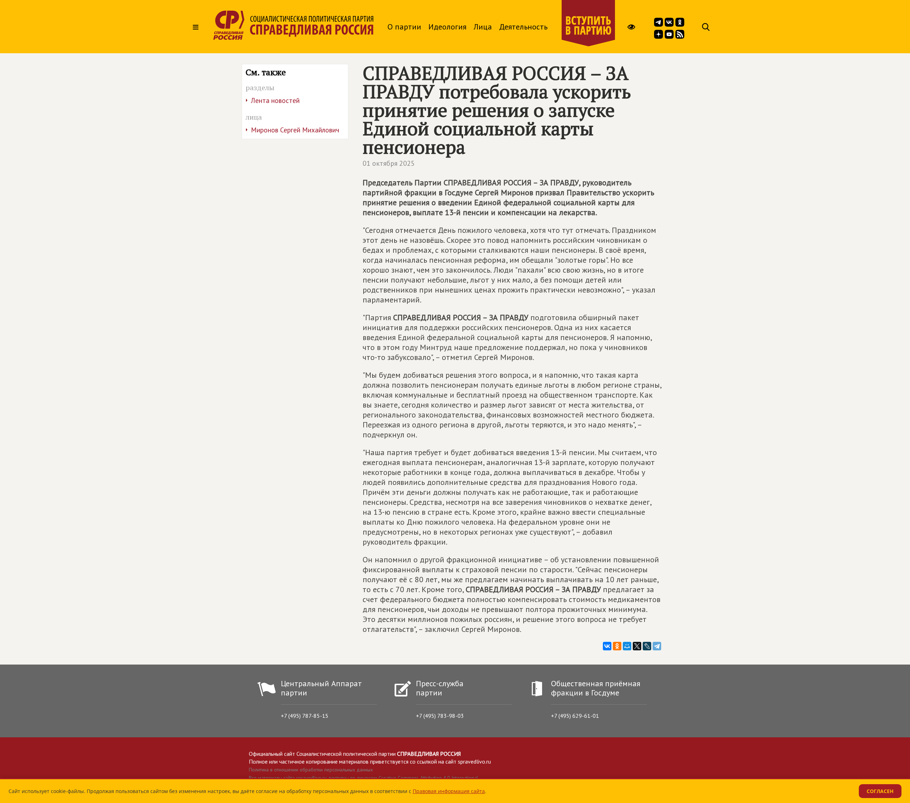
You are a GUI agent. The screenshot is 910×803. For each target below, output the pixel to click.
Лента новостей (275, 100)
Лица (482, 27)
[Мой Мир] (627, 646)
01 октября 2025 (389, 163)
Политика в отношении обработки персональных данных (311, 769)
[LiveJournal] (647, 646)
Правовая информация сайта (449, 791)
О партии (404, 27)
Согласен (880, 791)
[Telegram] (657, 646)
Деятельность (523, 27)
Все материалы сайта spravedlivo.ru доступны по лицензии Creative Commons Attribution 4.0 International (363, 778)
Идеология (447, 27)
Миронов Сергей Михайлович (295, 130)
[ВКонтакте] (607, 646)
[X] (637, 646)
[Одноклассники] (617, 646)
